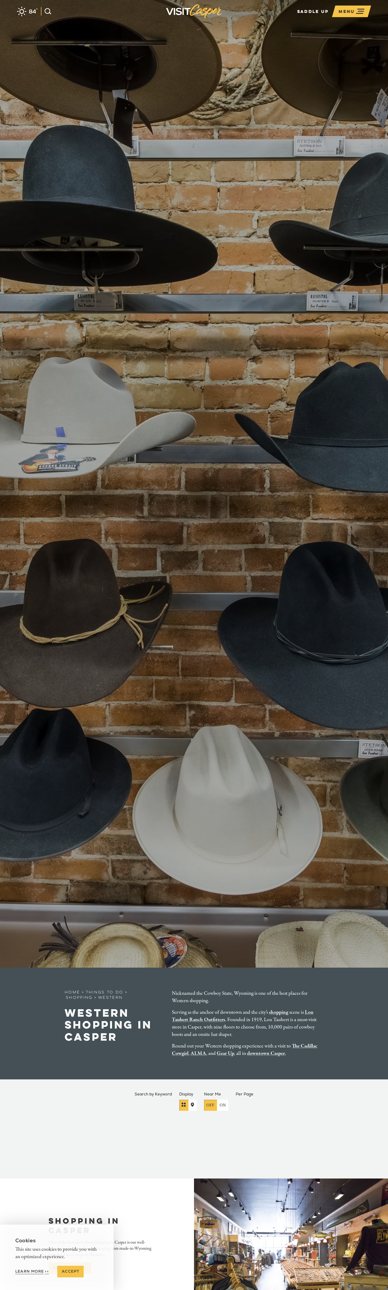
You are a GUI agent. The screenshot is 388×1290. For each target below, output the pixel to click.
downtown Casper (266, 1053)
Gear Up (225, 1053)
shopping (278, 1012)
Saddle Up (313, 11)
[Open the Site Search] (46, 11)
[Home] (222, 19)
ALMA (198, 1053)
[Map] (192, 1104)
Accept (70, 1271)
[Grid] (183, 1104)
